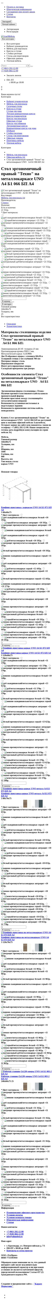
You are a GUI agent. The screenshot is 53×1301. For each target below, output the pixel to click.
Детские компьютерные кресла (21, 113)
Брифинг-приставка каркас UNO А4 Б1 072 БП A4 (26, 653)
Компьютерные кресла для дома (21, 128)
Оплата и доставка (15, 7)
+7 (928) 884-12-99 (15, 1234)
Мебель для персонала (17, 104)
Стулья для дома (14, 111)
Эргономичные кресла (17, 126)
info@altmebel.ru (15, 1236)
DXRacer (11, 131)
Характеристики (14, 326)
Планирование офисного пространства (26, 1212)
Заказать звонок (14, 75)
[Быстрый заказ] (13, 301)
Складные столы (14, 106)
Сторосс (5, 203)
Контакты (11, 17)
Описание (11, 324)
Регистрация (12, 31)
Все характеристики (10, 316)
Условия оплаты (15, 1215)
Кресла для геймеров (16, 123)
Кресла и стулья (14, 109)
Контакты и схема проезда (19, 1250)
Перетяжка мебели (15, 140)
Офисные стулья (14, 121)
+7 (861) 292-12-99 (15, 1231)
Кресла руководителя (16, 116)
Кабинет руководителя (17, 101)
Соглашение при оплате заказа (21, 12)
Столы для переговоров (18, 135)
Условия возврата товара (19, 1217)
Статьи (10, 14)
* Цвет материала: (9, 212)
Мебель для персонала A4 (13, 198)
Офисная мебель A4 (16, 157)
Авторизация (13, 29)
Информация (7, 1208)
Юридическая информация (19, 9)
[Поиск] (32, 66)
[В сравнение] (18, 786)
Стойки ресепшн (14, 133)
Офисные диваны (15, 138)
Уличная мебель (14, 143)
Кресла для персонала (17, 118)
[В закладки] (16, 786)
